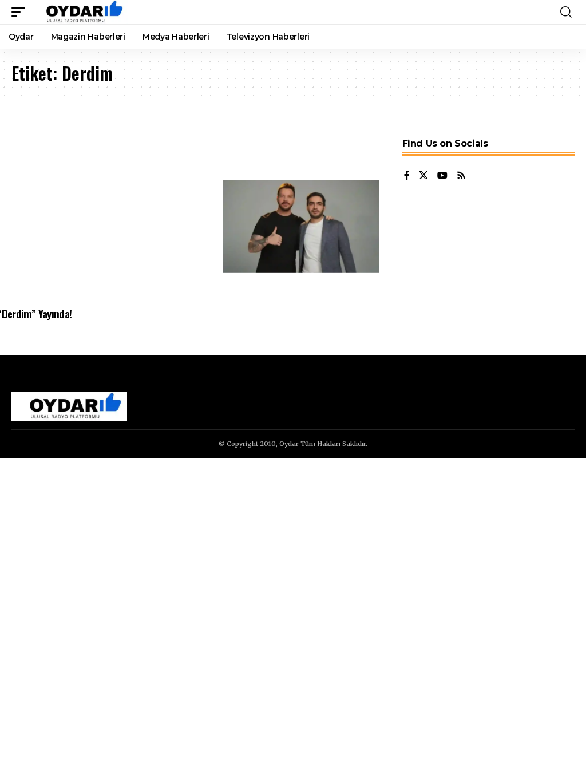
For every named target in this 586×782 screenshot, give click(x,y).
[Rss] (461, 176)
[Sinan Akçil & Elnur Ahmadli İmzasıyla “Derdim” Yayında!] (301, 227)
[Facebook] (406, 176)
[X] (423, 176)
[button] (21, 12)
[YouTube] (442, 176)
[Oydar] (79, 12)
